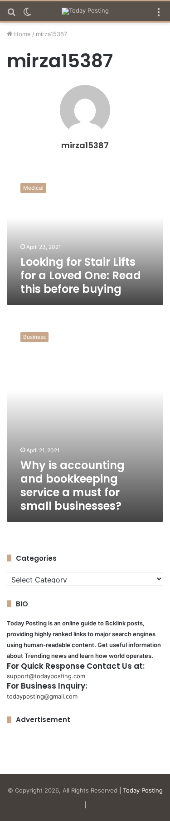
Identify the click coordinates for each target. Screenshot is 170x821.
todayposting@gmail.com (42, 696)
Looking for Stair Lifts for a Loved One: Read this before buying (80, 275)
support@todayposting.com (46, 676)
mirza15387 (85, 145)
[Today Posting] (85, 11)
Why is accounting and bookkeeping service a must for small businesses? (72, 485)
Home (21, 34)
